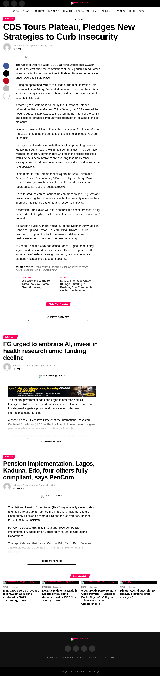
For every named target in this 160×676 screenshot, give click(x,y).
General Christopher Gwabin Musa (37, 270)
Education (82, 11)
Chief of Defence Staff (74, 267)
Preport (20, 368)
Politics (39, 11)
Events (120, 11)
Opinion (80, 19)
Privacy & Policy (86, 657)
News (26, 11)
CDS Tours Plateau (48, 267)
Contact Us (107, 657)
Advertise (67, 657)
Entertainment (102, 11)
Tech (132, 11)
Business (53, 11)
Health (67, 11)
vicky (18, 48)
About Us (51, 657)
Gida (16, 11)
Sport (143, 11)
